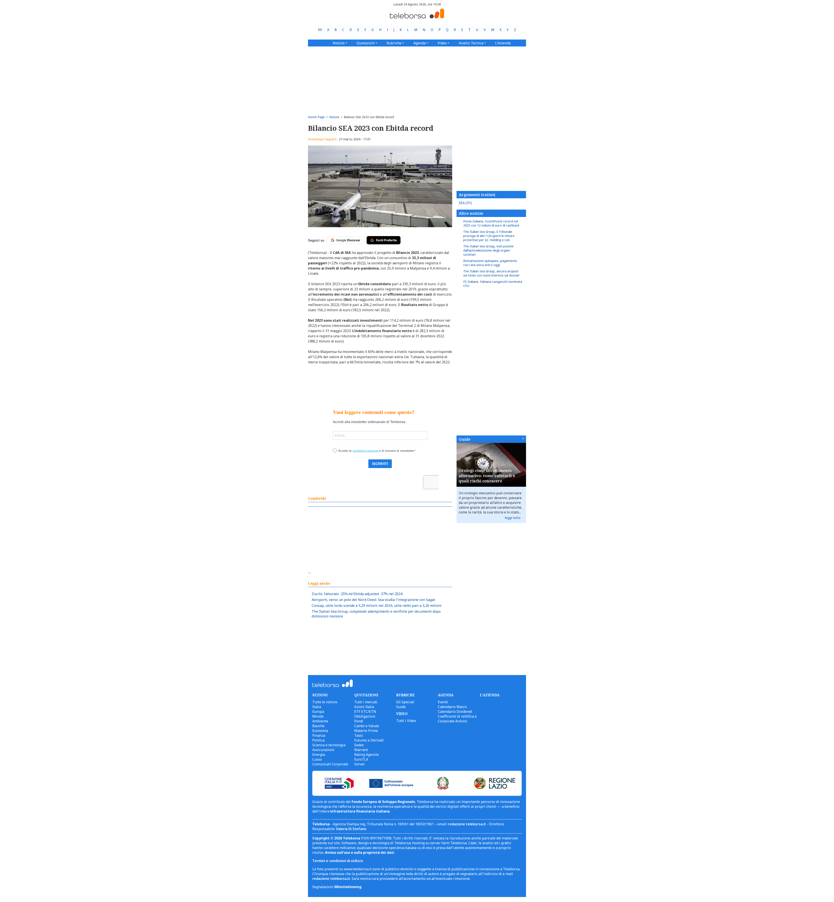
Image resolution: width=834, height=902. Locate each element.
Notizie (334, 117)
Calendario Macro (452, 706)
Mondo (318, 716)
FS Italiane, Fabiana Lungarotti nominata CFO (492, 284)
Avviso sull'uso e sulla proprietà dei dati (360, 852)
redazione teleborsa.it (467, 824)
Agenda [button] (420, 43)
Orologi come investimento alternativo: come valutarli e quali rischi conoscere (487, 475)
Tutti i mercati (365, 702)
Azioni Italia (364, 706)
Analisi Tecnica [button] (471, 43)
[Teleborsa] (417, 17)
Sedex (359, 745)
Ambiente (320, 721)
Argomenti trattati (477, 194)
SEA (465, 202)
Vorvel (359, 764)
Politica (318, 740)
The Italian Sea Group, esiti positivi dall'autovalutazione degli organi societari (488, 250)
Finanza (318, 735)
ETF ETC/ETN (365, 711)
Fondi (358, 721)
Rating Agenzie (366, 754)
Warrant (361, 749)
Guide (464, 439)
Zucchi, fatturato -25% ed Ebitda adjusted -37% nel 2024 (357, 593)
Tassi (358, 735)
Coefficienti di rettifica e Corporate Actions (457, 718)
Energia (318, 754)
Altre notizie (471, 213)
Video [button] (442, 43)
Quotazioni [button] (366, 43)
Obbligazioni (364, 716)
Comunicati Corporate (330, 764)
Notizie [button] (339, 43)
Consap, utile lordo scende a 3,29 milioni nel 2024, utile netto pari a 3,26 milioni (377, 605)
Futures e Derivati (369, 740)
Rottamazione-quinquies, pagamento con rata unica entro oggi (490, 263)
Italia (316, 706)
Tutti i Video (406, 720)
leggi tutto (512, 518)
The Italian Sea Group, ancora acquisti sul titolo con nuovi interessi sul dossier (491, 273)
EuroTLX (361, 759)
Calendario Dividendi (455, 711)
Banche (318, 725)
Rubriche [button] (394, 43)
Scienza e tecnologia (328, 745)
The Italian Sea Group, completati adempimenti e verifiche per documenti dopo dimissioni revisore (376, 614)
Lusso (317, 759)
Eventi (443, 702)
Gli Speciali (405, 702)
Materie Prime (366, 730)
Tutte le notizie (324, 702)
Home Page (316, 117)
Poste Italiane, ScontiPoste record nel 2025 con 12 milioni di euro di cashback (491, 223)
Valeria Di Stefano (351, 828)
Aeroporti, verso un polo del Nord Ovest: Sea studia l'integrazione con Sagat (373, 599)
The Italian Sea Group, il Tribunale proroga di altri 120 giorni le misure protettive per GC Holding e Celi (489, 236)
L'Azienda (503, 43)
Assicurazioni (323, 749)
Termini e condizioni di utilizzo (337, 860)
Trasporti (330, 139)
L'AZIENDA (490, 695)
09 (320, 29)
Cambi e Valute (366, 725)
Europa (318, 711)
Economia (315, 139)
